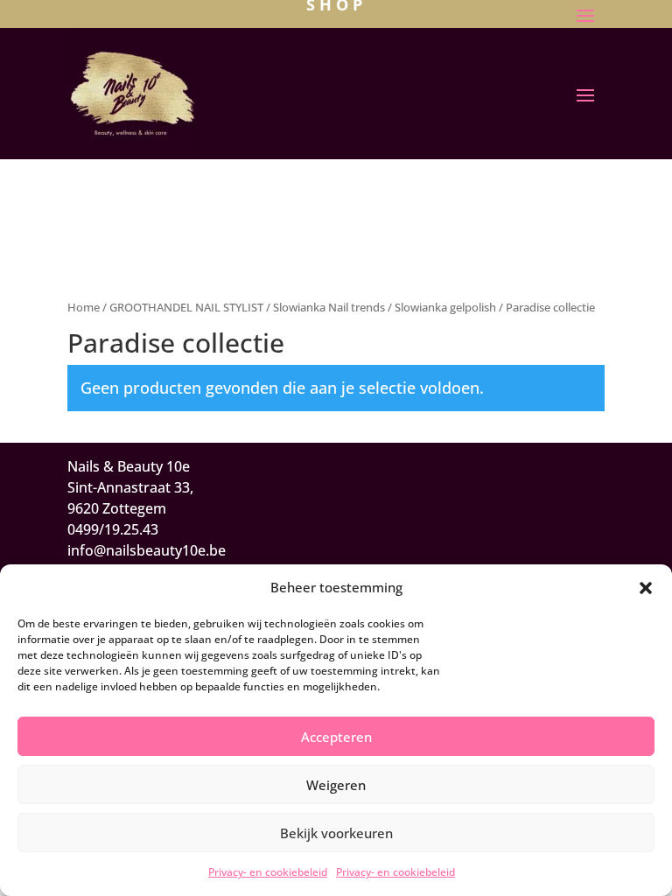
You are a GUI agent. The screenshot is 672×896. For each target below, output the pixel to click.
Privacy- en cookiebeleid (267, 871)
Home (83, 307)
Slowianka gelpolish (445, 307)
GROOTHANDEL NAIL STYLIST (186, 307)
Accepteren (336, 737)
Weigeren (336, 785)
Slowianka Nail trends (329, 307)
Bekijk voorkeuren (336, 833)
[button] (645, 588)
